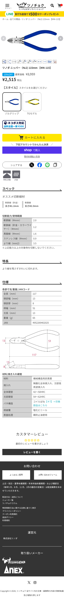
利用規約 (6, 520)
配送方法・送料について (12, 497)
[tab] (4, 62)
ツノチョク (21, 591)
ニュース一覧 (7, 500)
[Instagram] (35, 582)
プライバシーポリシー (11, 511)
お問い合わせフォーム (48, 475)
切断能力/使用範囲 (12, 215)
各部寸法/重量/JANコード (16, 289)
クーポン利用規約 (9, 514)
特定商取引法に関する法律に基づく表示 (19, 507)
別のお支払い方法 (32, 156)
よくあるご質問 (16, 475)
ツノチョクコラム (9, 503)
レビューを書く (32, 452)
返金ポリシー (8, 517)
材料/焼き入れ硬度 (12, 374)
